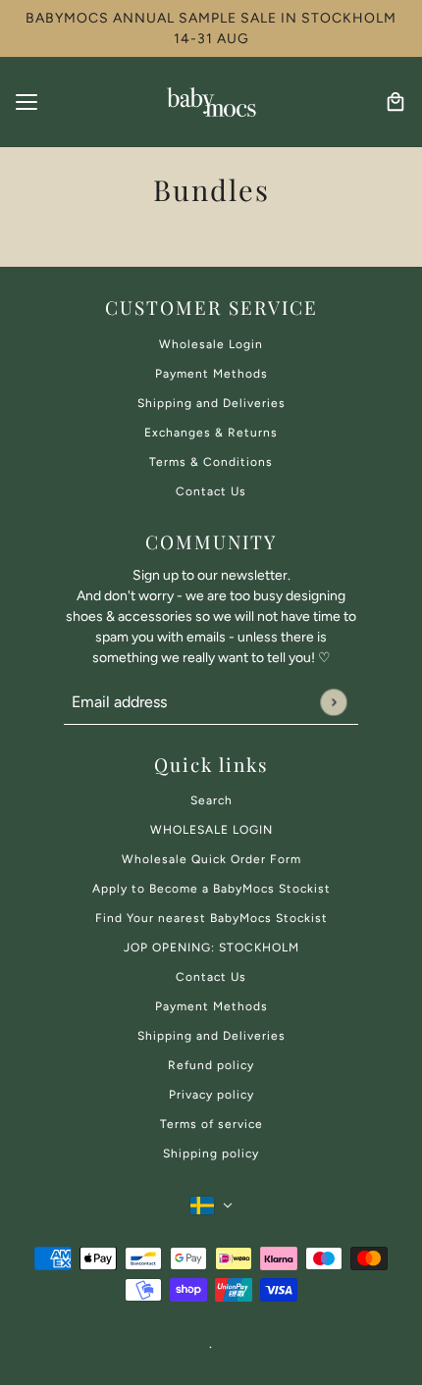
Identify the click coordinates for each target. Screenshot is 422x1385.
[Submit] (333, 702)
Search (211, 800)
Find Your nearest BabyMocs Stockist (211, 918)
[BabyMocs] (211, 102)
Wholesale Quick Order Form (211, 859)
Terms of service (211, 1124)
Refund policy (211, 1065)
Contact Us (211, 491)
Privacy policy (211, 1095)
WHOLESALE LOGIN (211, 830)
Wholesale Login (211, 344)
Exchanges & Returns (211, 432)
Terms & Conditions (211, 462)
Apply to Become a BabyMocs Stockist (211, 889)
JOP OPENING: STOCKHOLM (211, 947)
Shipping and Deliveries (211, 403)
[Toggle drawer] (26, 102)
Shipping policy (211, 1153)
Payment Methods (211, 374)
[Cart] (395, 102)
